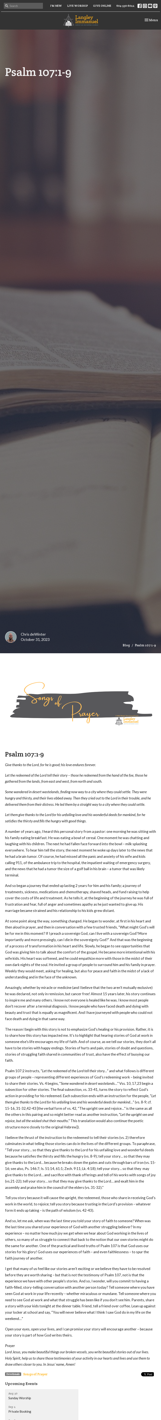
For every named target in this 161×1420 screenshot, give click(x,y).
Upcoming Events (21, 1383)
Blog (126, 645)
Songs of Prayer (35, 1374)
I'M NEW (56, 6)
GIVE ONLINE (102, 6)
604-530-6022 (125, 6)
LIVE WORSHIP (77, 6)
